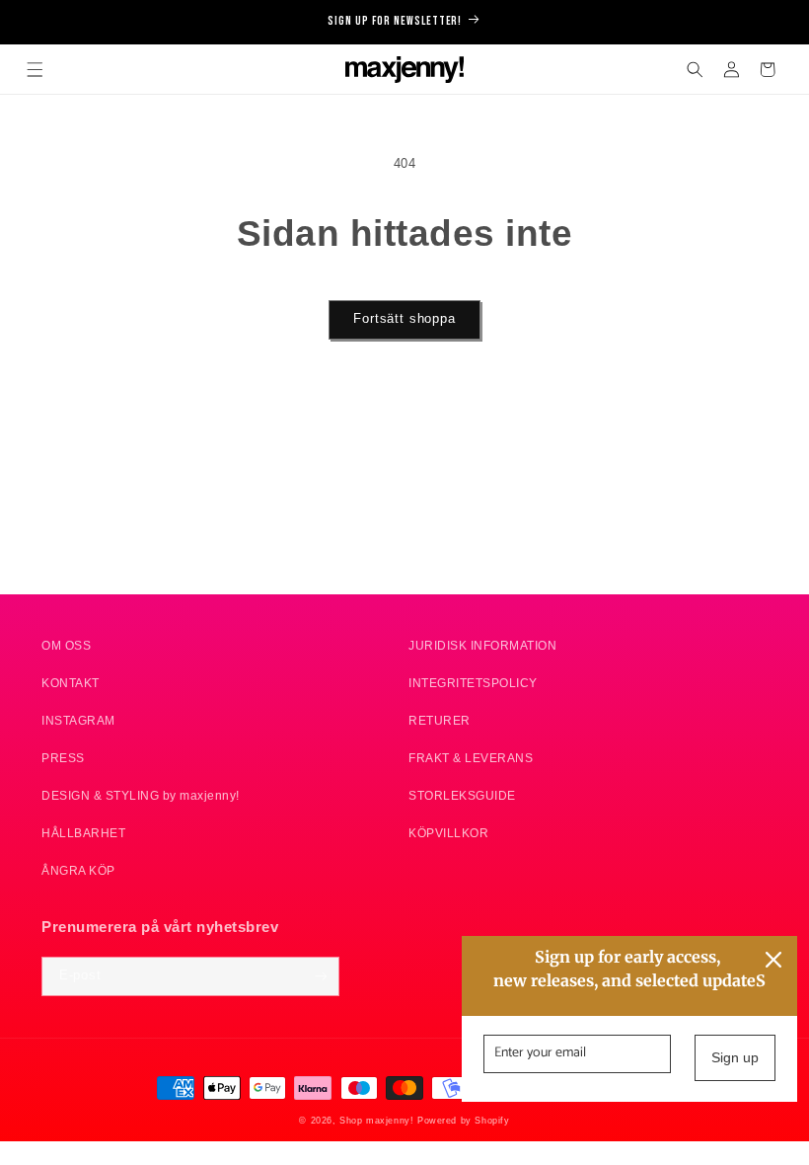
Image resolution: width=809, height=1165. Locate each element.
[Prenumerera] (320, 976)
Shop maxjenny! (376, 1121)
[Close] (773, 959)
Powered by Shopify (463, 1121)
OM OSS (66, 645)
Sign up (735, 1057)
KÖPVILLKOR (448, 832)
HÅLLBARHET (83, 832)
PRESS (63, 757)
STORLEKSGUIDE (462, 795)
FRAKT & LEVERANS (470, 757)
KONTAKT (70, 682)
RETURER (439, 720)
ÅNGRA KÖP (78, 870)
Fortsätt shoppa (404, 319)
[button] (35, 69)
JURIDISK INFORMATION (482, 645)
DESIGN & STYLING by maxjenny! (140, 795)
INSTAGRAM (78, 720)
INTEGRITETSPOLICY (473, 682)
